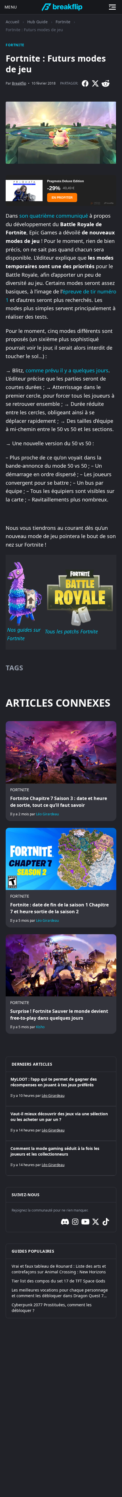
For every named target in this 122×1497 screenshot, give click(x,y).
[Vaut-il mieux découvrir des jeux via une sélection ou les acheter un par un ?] (61, 1124)
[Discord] (65, 1221)
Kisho (40, 1026)
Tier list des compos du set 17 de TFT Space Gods (58, 1281)
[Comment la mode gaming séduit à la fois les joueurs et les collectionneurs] (61, 1158)
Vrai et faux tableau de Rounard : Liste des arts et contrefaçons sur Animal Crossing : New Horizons (59, 1269)
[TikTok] (105, 1221)
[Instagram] (75, 1221)
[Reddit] (105, 83)
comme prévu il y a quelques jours (67, 370)
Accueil (12, 21)
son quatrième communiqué (53, 215)
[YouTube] (85, 1221)
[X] (95, 83)
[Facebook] (85, 83)
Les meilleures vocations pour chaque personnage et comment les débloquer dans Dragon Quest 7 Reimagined (60, 1293)
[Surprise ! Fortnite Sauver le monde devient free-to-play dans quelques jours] (61, 984)
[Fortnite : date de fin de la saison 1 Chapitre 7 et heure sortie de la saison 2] (61, 877)
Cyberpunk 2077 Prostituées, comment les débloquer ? (52, 1307)
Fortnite (63, 21)
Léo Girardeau (47, 814)
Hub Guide (37, 21)
